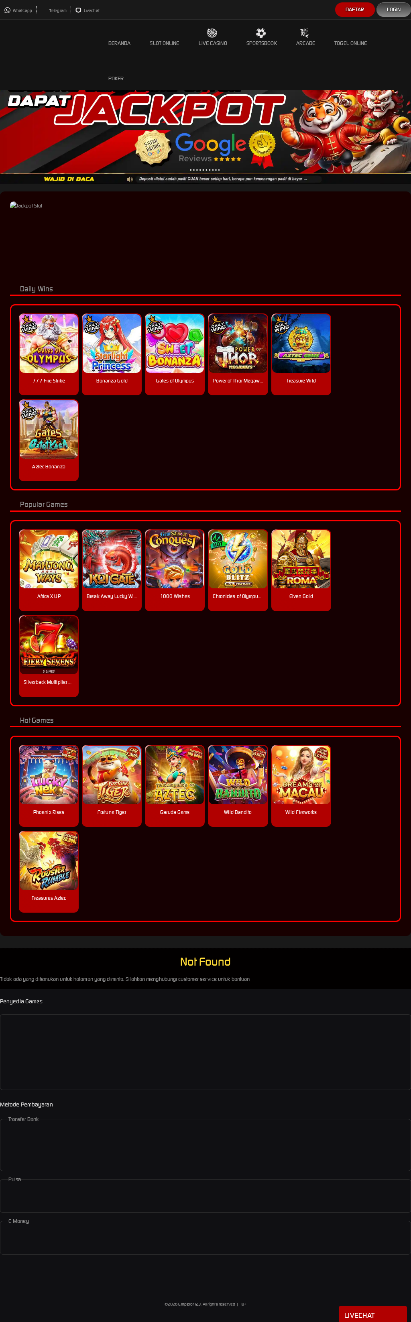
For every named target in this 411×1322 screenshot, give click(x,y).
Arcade (305, 43)
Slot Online (164, 43)
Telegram (58, 10)
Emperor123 (189, 1304)
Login (394, 9)
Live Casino (213, 43)
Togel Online (350, 43)
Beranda (119, 43)
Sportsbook (261, 43)
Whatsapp (22, 10)
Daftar (355, 9)
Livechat (91, 10)
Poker (116, 78)
